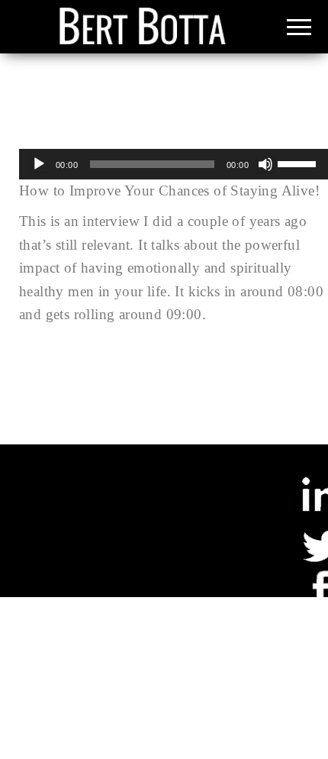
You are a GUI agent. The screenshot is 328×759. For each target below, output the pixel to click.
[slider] (299, 162)
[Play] (39, 164)
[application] (173, 164)
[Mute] (265, 164)
